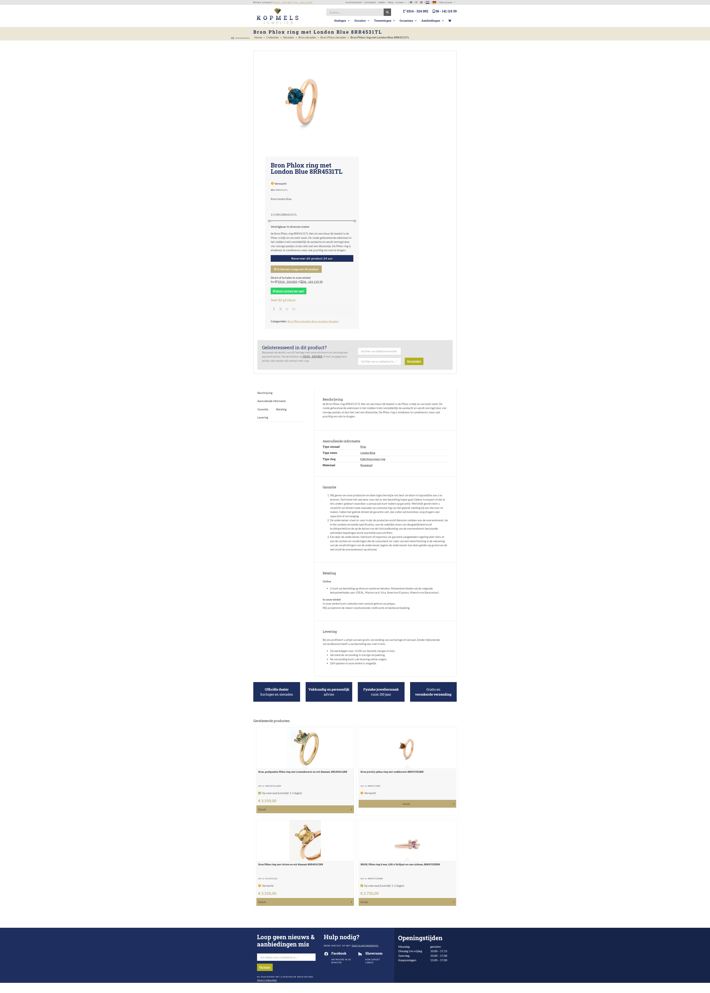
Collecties (272, 37)
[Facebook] (274, 309)
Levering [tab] (262, 417)
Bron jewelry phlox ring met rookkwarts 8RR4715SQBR (392, 771)
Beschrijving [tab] (265, 392)
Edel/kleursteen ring (372, 459)
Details (262, 809)
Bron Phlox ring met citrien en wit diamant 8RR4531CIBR (290, 864)
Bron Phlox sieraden (333, 37)
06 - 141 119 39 (446, 11)
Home (258, 37)
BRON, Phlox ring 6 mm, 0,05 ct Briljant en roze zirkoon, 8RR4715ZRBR (400, 864)
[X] (280, 309)
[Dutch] (427, 2)
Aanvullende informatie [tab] (271, 401)
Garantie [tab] (262, 409)
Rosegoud (366, 465)
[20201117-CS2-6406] (304, 101)
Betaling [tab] (281, 409)
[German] (434, 2)
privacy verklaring (267, 980)
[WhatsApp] (287, 309)
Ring (363, 446)
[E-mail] (293, 309)
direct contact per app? (289, 291)
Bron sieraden (307, 37)
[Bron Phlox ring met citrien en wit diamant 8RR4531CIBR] (305, 840)
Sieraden (288, 37)
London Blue (367, 452)
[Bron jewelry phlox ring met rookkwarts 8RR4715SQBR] (407, 748)
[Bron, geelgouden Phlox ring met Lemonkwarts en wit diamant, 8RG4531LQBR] (305, 748)
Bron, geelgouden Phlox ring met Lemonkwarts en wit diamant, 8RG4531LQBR (302, 771)
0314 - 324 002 (417, 11)
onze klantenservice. (365, 946)
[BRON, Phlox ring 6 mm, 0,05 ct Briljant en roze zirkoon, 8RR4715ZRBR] (407, 840)
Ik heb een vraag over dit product (298, 269)
